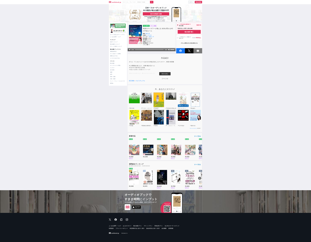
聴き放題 (112, 63)
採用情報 (170, 228)
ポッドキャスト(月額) (115, 65)
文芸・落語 (112, 78)
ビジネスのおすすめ (115, 58)
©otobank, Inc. (124, 233)
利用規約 (111, 228)
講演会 (111, 83)
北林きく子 (151, 36)
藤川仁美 (148, 33)
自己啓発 (112, 69)
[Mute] (169, 49)
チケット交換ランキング (116, 46)
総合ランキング (114, 41)
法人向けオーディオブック (172, 226)
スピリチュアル (140, 81)
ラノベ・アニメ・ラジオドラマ (117, 81)
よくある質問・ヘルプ (115, 36)
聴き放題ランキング (115, 44)
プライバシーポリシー (122, 228)
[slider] (172, 49)
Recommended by (193, 128)
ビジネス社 (149, 35)
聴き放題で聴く (189, 32)
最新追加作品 (113, 51)
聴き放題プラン (137, 226)
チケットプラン (148, 226)
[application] (152, 49)
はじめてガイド (127, 226)
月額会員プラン (158, 226)
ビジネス (112, 67)
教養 (111, 72)
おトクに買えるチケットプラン (117, 34)
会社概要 (164, 228)
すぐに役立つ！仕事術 (115, 53)
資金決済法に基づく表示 (153, 228)
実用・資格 (112, 76)
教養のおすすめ (114, 55)
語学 (111, 74)
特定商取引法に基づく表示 (137, 228)
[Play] (130, 49)
